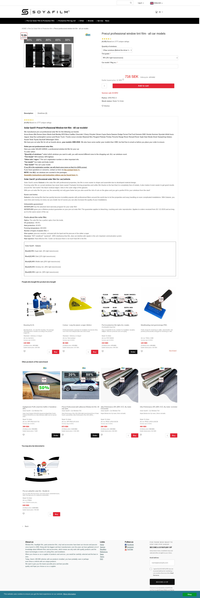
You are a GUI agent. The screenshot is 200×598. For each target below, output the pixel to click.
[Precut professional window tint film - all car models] (24, 36)
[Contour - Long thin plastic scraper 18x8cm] (83, 299)
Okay (190, 594)
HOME (24, 28)
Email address (154, 557)
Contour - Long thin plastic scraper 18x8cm (77, 325)
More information (69, 594)
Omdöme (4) (42, 113)
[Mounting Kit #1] (44, 299)
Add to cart (143, 86)
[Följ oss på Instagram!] (126, 547)
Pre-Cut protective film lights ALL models (115, 325)
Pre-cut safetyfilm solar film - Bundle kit (36, 491)
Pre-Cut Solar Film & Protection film (40, 28)
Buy (55, 352)
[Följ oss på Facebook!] (126, 545)
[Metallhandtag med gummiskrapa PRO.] (161, 299)
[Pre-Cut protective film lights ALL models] (122, 299)
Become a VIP (162, 582)
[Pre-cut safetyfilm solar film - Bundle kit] (44, 464)
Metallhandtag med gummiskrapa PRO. (154, 325)
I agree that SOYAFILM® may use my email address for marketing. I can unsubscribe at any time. (163, 572)
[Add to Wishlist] (25, 351)
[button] (123, 79)
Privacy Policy (163, 590)
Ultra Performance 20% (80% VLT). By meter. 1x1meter (158, 407)
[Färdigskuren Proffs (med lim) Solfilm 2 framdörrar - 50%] (44, 380)
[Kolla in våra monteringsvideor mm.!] (126, 549)
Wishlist (107, 106)
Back (25, 526)
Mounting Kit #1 (29, 325)
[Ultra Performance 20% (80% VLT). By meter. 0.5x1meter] (122, 380)
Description (28, 113)
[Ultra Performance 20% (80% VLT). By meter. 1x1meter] (161, 380)
